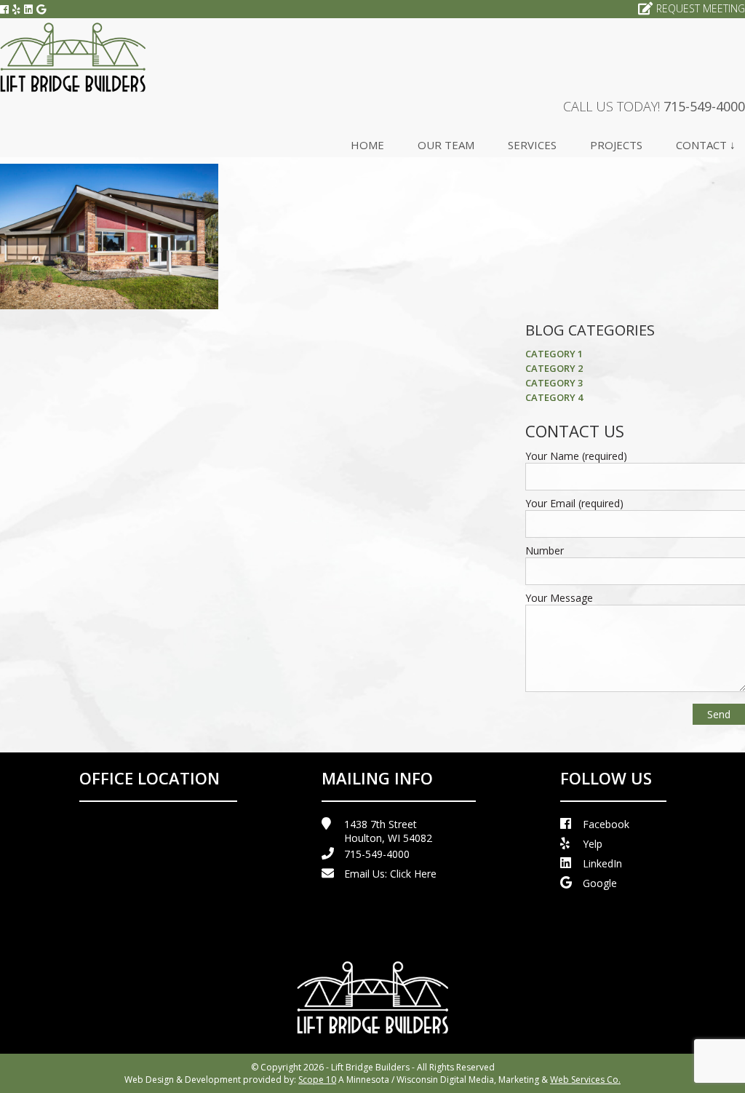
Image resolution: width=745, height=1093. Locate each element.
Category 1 (554, 353)
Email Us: (390, 874)
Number (544, 550)
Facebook (606, 824)
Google (600, 883)
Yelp (592, 844)
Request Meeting (700, 8)
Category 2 (554, 368)
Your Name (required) (576, 456)
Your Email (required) (574, 503)
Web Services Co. (585, 1079)
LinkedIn (602, 863)
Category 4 (554, 397)
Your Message (559, 598)
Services (532, 145)
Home (367, 145)
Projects (616, 145)
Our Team (446, 145)
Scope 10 (317, 1079)
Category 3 (554, 382)
